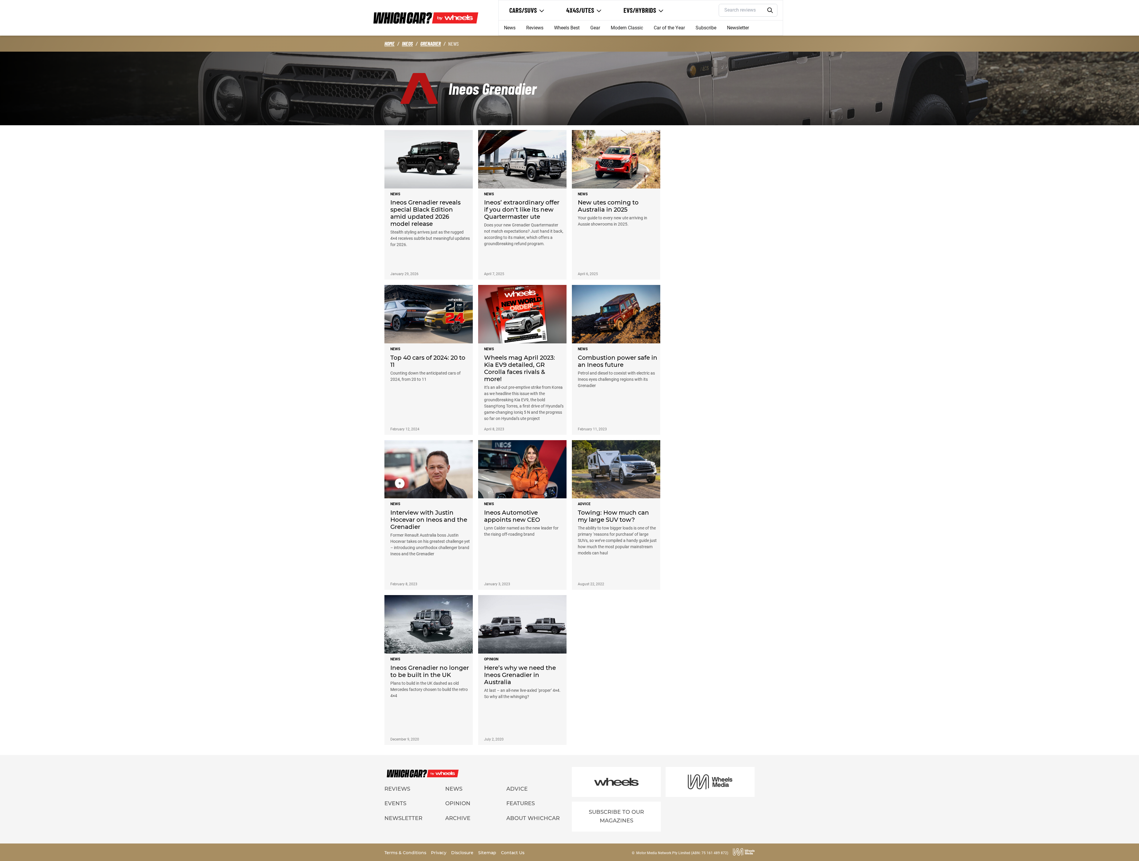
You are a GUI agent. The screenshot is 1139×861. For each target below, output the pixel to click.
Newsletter (738, 28)
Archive (457, 818)
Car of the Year (669, 28)
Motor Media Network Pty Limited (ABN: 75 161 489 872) (682, 853)
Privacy (439, 852)
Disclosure (463, 852)
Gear (595, 28)
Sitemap (487, 852)
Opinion (457, 803)
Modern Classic (627, 28)
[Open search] (770, 10)
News (510, 28)
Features (520, 803)
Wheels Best (567, 28)
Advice (517, 789)
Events (395, 803)
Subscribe (706, 28)
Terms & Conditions (405, 852)
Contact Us (512, 852)
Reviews (534, 28)
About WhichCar (533, 818)
